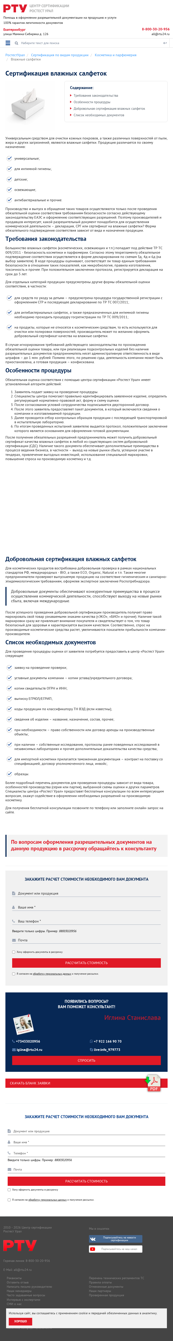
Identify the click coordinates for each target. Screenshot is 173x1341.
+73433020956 (28, 1041)
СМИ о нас (14, 1304)
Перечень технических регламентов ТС (116, 1278)
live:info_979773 (107, 1050)
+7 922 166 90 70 (108, 1042)
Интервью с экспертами (23, 1300)
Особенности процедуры (92, 102)
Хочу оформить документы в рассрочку (40, 952)
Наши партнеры (100, 1291)
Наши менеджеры (19, 1291)
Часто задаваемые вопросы (26, 1295)
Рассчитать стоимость (86, 962)
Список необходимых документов (99, 115)
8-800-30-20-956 (156, 29)
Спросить (86, 1060)
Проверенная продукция (106, 1295)
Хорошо (20, 1321)
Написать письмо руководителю (29, 1287)
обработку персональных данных (52, 973)
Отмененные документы (106, 1287)
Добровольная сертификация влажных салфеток (109, 108)
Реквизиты (14, 1278)
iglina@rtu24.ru (29, 1050)
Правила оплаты (100, 1282)
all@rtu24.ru (161, 34)
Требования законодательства (96, 95)
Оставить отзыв (18, 1282)
